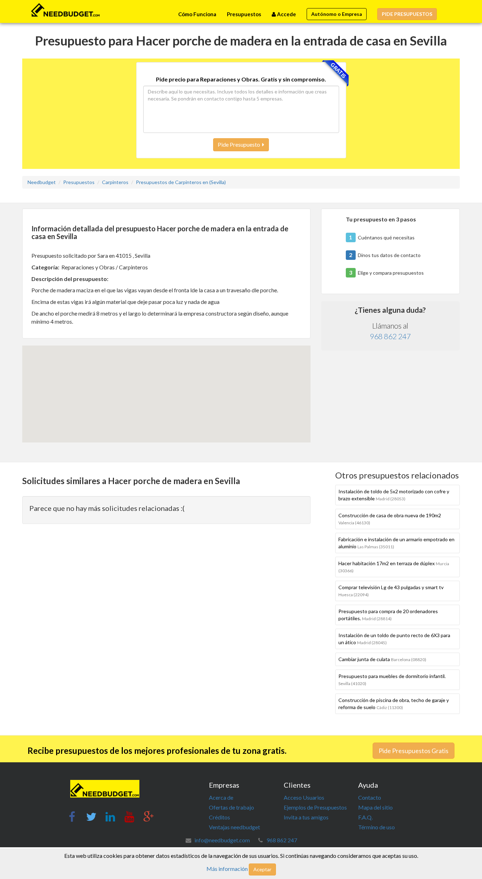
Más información (227, 868)
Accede (286, 14)
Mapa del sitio (375, 807)
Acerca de (221, 797)
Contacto (369, 797)
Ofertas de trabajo (231, 807)
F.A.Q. (365, 817)
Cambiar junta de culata (382, 659)
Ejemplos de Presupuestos (315, 807)
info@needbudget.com (222, 840)
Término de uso (376, 827)
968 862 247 (390, 336)
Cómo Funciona (197, 14)
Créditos (219, 817)
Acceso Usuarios (304, 797)
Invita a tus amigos (306, 817)
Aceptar (262, 869)
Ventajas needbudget (234, 827)
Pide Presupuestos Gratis (413, 751)
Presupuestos (244, 14)
